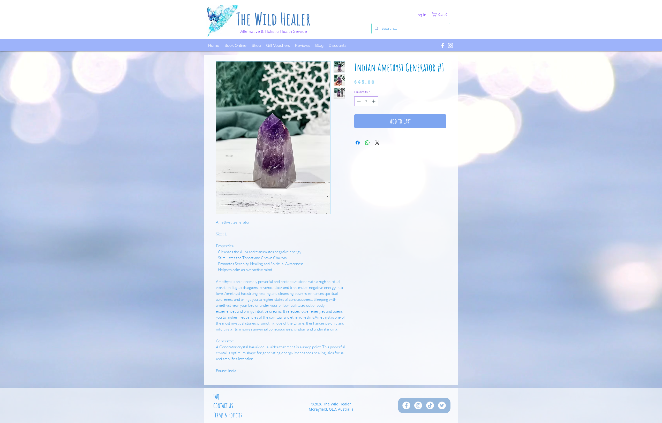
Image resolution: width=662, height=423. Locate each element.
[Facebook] (406, 405)
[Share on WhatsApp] (367, 143)
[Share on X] (377, 143)
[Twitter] (442, 405)
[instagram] (450, 45)
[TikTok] (430, 405)
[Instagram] (418, 405)
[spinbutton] (366, 101)
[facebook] (442, 45)
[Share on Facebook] (358, 143)
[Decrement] (358, 101)
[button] (441, 14)
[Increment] (374, 101)
